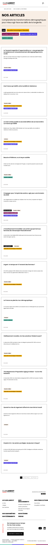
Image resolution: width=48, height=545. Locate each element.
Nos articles (7, 9)
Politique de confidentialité (7, 542)
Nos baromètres (8, 513)
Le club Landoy (8, 500)
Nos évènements (8, 516)
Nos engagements (23, 501)
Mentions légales (5, 539)
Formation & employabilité (10, 34)
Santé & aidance (7, 38)
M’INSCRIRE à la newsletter (15, 533)
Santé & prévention (22, 506)
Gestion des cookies (6, 540)
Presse (20, 516)
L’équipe (4, 505)
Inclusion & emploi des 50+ (29, 34)
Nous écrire (23, 513)
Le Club (4, 503)
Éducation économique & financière (24, 509)
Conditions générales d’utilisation (17, 539)
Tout (3, 30)
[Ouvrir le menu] (43, 3)
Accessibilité (14, 540)
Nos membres (5, 507)
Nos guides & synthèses (20, 9)
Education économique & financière (18, 30)
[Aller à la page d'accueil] (9, 3)
